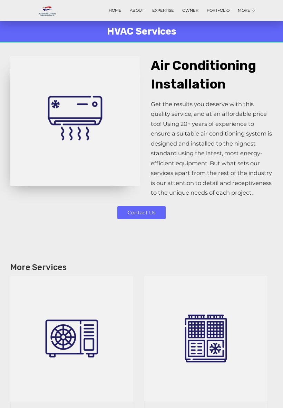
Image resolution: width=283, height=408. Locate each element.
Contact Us (141, 213)
